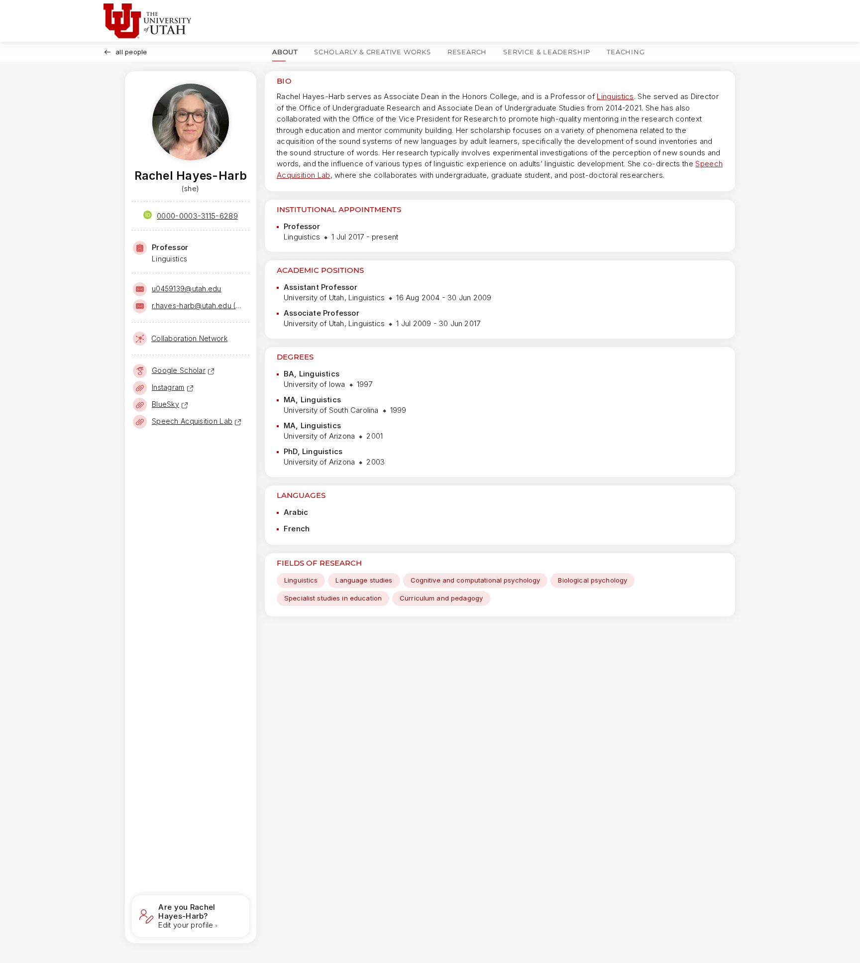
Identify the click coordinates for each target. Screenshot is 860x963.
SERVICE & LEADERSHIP (546, 52)
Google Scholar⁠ (179, 370)
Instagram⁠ (168, 387)
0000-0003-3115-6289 (197, 216)
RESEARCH (467, 52)
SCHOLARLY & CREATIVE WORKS (372, 52)
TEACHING (626, 52)
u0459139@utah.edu (186, 288)
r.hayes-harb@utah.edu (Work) (199, 305)
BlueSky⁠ (165, 404)
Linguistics (615, 96)
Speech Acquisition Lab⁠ (192, 421)
